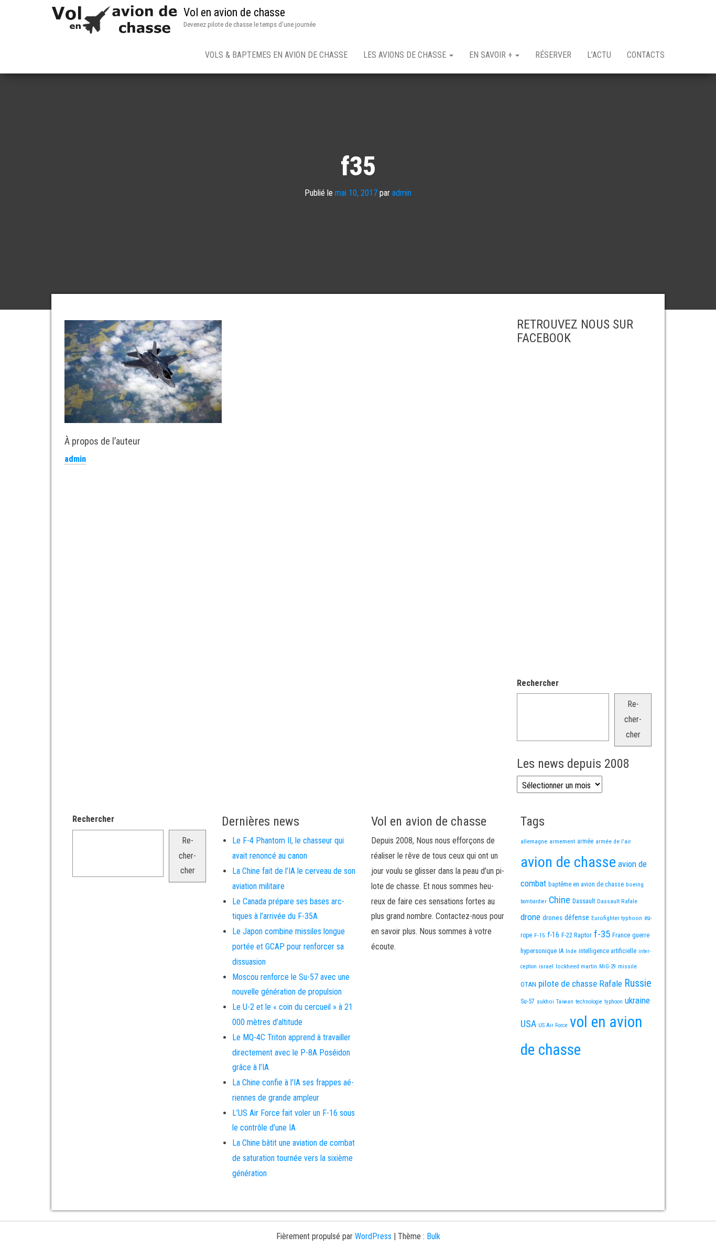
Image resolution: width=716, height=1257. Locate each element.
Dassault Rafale (617, 901)
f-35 (602, 934)
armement (562, 841)
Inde (571, 951)
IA (561, 951)
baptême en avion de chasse (586, 884)
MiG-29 (607, 966)
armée (585, 841)
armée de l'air (613, 841)
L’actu (599, 55)
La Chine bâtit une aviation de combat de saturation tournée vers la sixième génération (293, 1158)
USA (528, 1024)
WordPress (373, 1236)
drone (530, 917)
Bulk (433, 1236)
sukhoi (545, 1001)
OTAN (528, 984)
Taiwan (564, 1001)
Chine (559, 899)
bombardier (533, 901)
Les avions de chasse (405, 55)
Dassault (583, 901)
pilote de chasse (567, 983)
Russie (638, 983)
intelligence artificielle (607, 951)
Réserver (553, 55)
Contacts (646, 55)
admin (401, 193)
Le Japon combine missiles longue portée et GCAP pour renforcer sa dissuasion (288, 946)
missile (627, 966)
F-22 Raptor (576, 935)
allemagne (533, 841)
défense (577, 917)
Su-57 (527, 1001)
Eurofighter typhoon (616, 918)
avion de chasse (568, 862)
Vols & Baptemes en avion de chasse (276, 55)
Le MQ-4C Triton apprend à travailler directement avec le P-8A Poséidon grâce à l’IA (291, 1052)
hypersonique (538, 951)
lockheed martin (576, 966)
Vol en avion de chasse (234, 12)
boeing (635, 884)
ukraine (637, 1000)
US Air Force (553, 1025)
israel (546, 966)
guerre (640, 935)
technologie (589, 1001)
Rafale (610, 983)
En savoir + (491, 55)
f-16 (553, 935)
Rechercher (538, 683)
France (621, 935)
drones (552, 918)
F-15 (539, 935)
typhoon (613, 1001)
